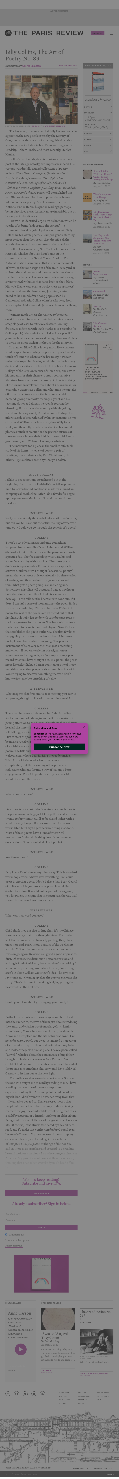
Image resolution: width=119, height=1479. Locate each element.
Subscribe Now (59, 747)
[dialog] (59, 738)
